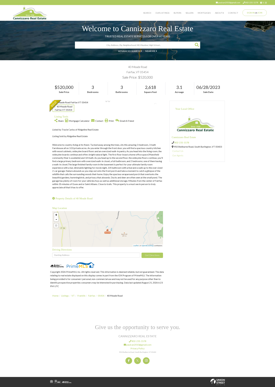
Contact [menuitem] (233, 13)
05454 (101, 295)
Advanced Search (129, 51)
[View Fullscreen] (56, 225)
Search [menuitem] (147, 13)
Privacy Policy (137, 348)
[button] (196, 45)
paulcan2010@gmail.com (229, 2)
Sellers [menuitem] (190, 13)
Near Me (150, 51)
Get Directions (152, 255)
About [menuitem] (218, 13)
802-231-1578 (251, 2)
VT (73, 295)
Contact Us (177, 151)
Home (55, 295)
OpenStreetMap (148, 245)
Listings (65, 295)
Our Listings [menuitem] (162, 13)
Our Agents (177, 155)
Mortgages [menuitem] (204, 13)
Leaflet (136, 245)
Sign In (250, 12)
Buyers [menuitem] (177, 13)
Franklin (81, 295)
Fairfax (91, 295)
